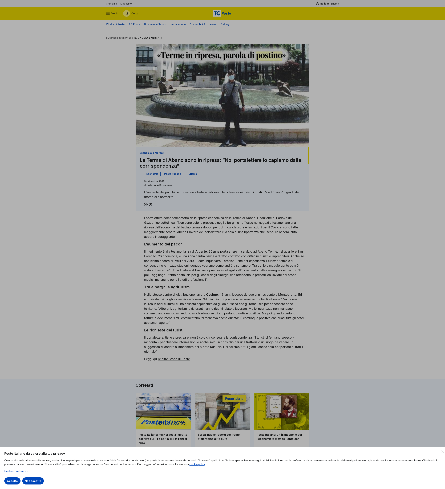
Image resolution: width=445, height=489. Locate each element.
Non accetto (33, 480)
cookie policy (197, 464)
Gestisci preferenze (16, 471)
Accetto (12, 480)
